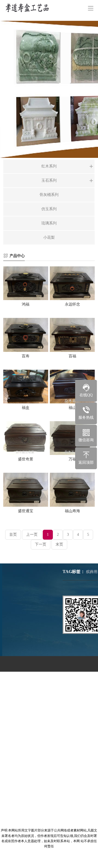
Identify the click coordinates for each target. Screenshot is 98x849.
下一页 (40, 544)
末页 (59, 544)
